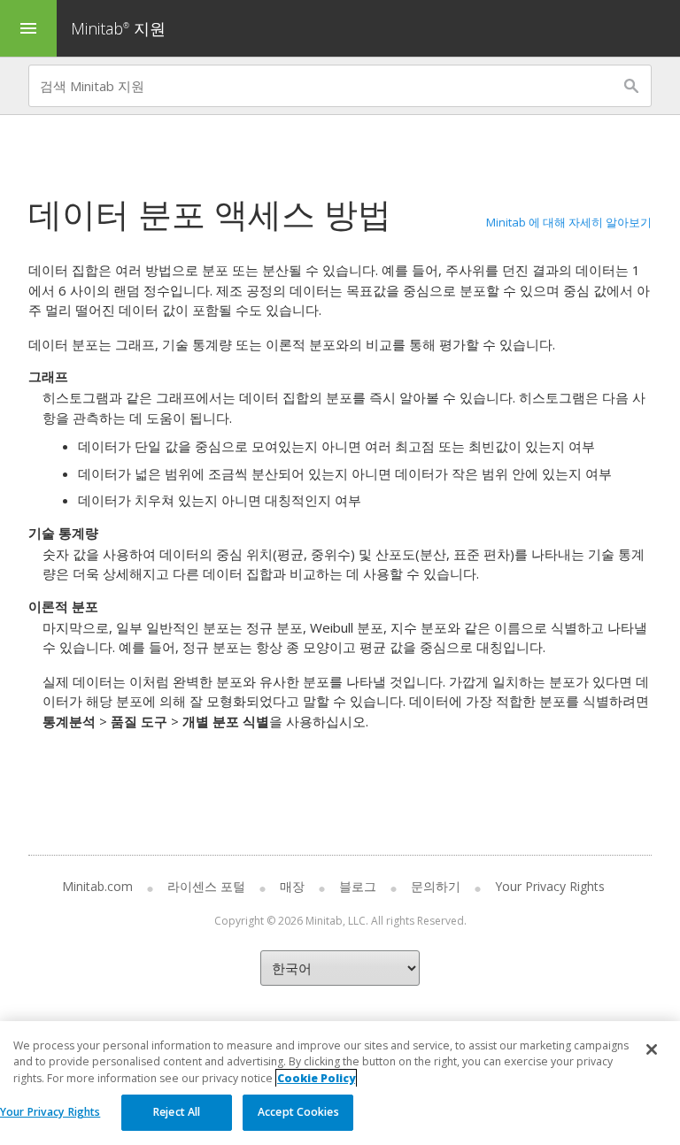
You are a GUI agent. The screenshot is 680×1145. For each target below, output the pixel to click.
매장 (292, 886)
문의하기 (435, 886)
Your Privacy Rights (50, 1111)
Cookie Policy (316, 1078)
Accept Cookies (298, 1111)
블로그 (357, 886)
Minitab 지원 (118, 28)
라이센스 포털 (206, 886)
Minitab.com (97, 886)
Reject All (176, 1111)
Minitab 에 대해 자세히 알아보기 (569, 222)
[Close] (651, 1049)
